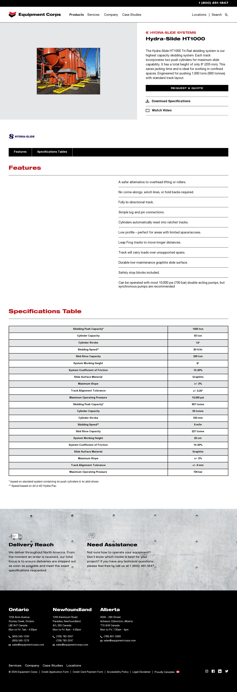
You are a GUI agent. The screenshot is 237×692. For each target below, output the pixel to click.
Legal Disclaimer (142, 672)
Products (76, 15)
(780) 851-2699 (112, 637)
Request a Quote (187, 88)
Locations (199, 15)
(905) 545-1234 (20, 637)
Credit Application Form (55, 672)
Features (20, 152)
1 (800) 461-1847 (142, 566)
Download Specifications (171, 101)
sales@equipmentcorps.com (28, 645)
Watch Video (162, 110)
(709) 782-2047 (64, 637)
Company (111, 15)
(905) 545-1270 (20, 641)
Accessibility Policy (118, 672)
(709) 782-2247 (64, 641)
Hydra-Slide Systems (173, 33)
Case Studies (131, 15)
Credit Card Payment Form (88, 672)
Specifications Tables (52, 152)
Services (93, 15)
